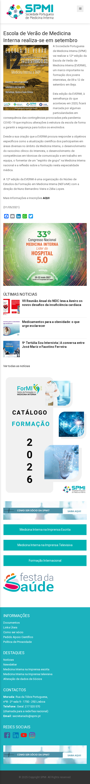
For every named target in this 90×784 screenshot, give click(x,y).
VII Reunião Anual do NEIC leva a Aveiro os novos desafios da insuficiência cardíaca (52, 303)
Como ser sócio (13, 632)
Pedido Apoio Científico (18, 637)
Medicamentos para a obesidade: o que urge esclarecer (51, 324)
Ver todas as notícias (16, 366)
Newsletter (10, 664)
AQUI (46, 198)
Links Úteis (10, 627)
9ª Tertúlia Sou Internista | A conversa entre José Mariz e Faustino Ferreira (53, 344)
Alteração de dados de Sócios (22, 679)
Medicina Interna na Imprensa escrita (26, 669)
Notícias (8, 659)
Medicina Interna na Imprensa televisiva (27, 674)
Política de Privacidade (17, 641)
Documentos (11, 622)
